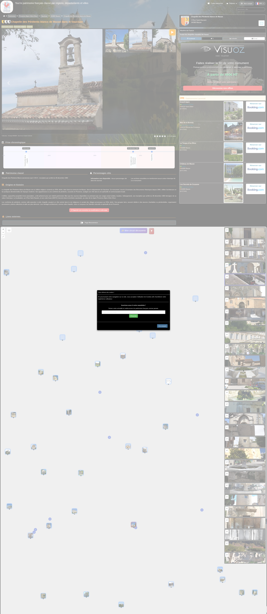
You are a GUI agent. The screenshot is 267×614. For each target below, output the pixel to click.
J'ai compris (162, 326)
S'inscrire (133, 316)
